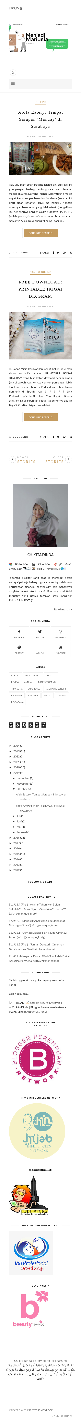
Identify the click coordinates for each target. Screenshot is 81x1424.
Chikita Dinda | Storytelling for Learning (40, 1361)
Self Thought (33, 675)
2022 (16, 756)
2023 (16, 751)
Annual (28, 682)
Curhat (15, 675)
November (23, 783)
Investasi (62, 695)
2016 (16, 848)
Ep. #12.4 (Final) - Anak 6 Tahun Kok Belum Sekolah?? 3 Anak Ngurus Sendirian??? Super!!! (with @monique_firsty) (37, 909)
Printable (16, 695)
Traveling (17, 688)
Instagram (60, 637)
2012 (16, 870)
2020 (16, 767)
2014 (16, 859)
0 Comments (21, 252)
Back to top (60, 1415)
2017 (16, 843)
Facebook (19, 637)
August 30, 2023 (36, 1011)
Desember (23, 778)
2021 (16, 762)
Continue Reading (41, 233)
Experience (34, 688)
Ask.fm (40, 653)
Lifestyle (51, 675)
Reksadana (17, 702)
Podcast (19, 653)
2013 (16, 864)
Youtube (60, 653)
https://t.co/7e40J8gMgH (46, 1002)
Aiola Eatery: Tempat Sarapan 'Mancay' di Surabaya (40, 119)
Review (15, 682)
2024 (16, 745)
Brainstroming (40, 271)
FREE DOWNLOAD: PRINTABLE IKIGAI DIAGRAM (40, 289)
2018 (16, 837)
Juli (19, 816)
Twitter (40, 637)
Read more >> (63, 609)
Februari (22, 832)
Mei (19, 826)
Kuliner (40, 102)
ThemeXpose (44, 1410)
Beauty (48, 695)
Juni (19, 821)
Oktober (22, 789)
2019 (16, 772)
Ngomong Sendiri (55, 688)
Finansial (33, 695)
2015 (16, 854)
